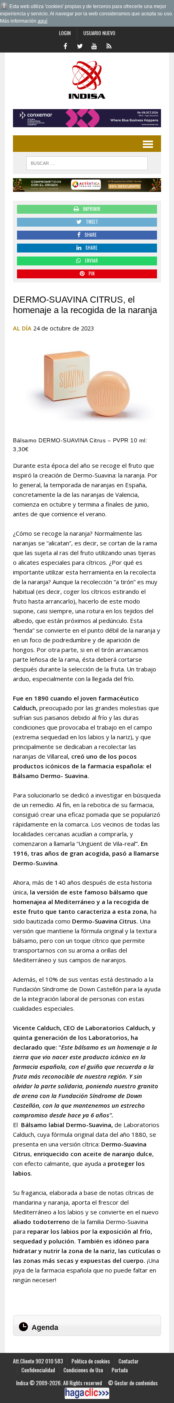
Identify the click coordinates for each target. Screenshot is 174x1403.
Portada (120, 1370)
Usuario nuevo (99, 32)
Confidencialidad (38, 1370)
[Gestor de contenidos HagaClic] (87, 1393)
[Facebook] (65, 45)
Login (65, 32)
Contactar (129, 1361)
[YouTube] (94, 45)
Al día (22, 328)
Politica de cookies (91, 1361)
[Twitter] (79, 45)
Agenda (45, 1327)
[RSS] (108, 45)
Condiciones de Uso (83, 1370)
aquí (42, 21)
